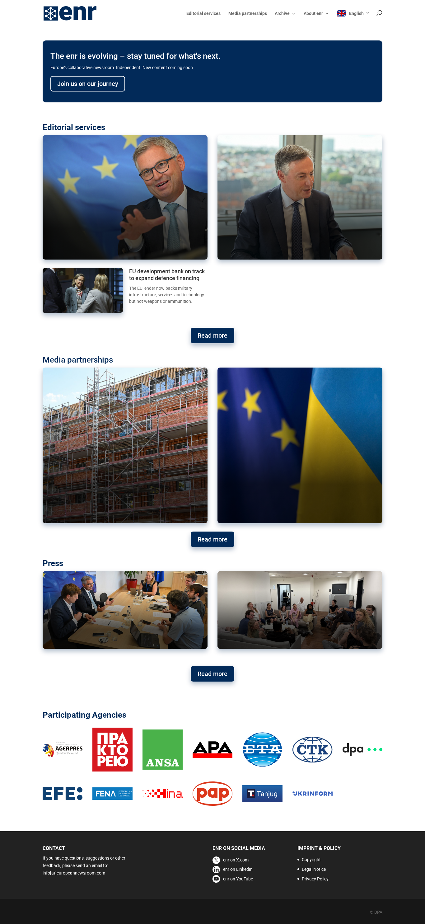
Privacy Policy (315, 879)
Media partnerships (247, 13)
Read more (212, 335)
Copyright (311, 859)
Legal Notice (314, 869)
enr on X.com (236, 860)
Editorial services (203, 13)
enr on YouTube (238, 879)
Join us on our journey (87, 83)
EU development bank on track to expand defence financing (167, 274)
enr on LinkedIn (238, 869)
